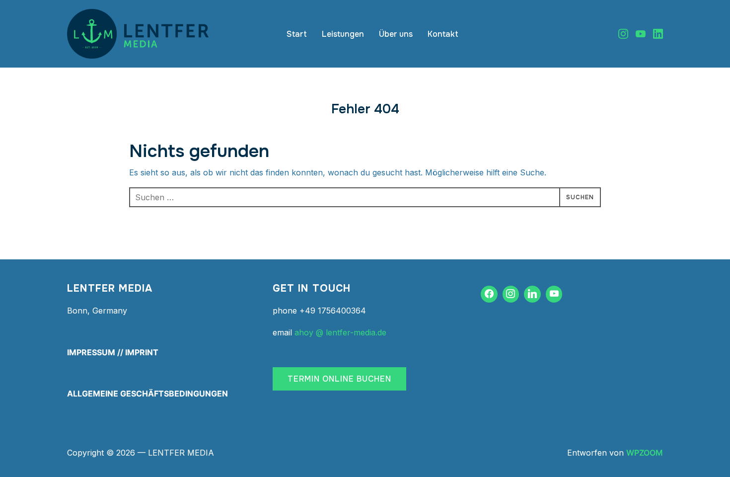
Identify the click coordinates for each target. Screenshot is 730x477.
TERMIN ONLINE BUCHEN (339, 379)
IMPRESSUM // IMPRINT (112, 352)
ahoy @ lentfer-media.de (340, 332)
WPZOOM (644, 453)
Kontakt (443, 34)
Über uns (396, 34)
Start (297, 34)
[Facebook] (489, 294)
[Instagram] (623, 34)
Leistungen (343, 34)
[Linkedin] (658, 34)
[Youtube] (641, 34)
